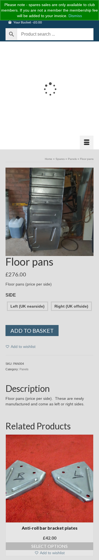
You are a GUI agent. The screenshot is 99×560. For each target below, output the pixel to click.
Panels (24, 369)
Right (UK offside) (71, 306)
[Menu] (87, 142)
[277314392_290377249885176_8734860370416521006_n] (50, 211)
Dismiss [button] (75, 16)
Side (11, 295)
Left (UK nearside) (27, 306)
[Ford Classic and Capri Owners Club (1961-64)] (50, 88)
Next (89, 495)
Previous (10, 495)
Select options (49, 546)
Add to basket (32, 330)
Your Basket (27, 22)
